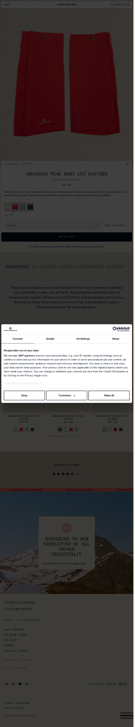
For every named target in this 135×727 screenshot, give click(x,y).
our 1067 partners (24, 355)
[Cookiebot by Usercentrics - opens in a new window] (115, 329)
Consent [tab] (18, 338)
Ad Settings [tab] (83, 338)
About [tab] (115, 338)
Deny (24, 395)
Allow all (109, 395)
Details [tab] (50, 338)
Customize (65, 395)
